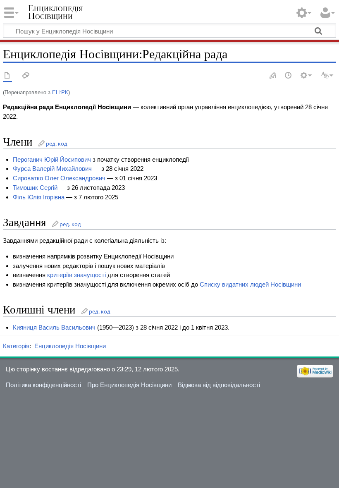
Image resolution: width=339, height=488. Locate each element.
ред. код (56, 143)
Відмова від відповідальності (219, 384)
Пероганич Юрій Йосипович (52, 159)
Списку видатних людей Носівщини (250, 284)
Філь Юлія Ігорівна (38, 197)
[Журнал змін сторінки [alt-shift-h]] (288, 76)
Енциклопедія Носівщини (55, 12)
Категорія (16, 345)
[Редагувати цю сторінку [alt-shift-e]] (273, 76)
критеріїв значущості (76, 274)
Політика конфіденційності (43, 384)
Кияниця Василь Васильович (54, 327)
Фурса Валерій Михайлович (52, 168)
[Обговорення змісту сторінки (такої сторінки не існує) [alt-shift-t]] (26, 76)
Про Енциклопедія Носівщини (129, 384)
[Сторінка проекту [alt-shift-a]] (7, 76)
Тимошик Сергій (35, 187)
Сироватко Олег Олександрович (59, 178)
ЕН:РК (60, 92)
